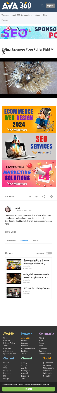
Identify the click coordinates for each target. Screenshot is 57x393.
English (6, 363)
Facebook (24, 241)
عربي (5, 365)
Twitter (48, 365)
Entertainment (45, 354)
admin (18, 208)
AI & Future (25, 338)
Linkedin (48, 373)
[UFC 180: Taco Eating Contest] (14, 292)
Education (43, 348)
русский (24, 373)
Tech (41, 346)
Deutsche (7, 373)
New (45, 15)
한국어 (24, 365)
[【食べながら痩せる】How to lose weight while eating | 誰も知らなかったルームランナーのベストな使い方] (14, 264)
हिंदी (4, 376)
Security (24, 343)
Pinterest (48, 371)
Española (25, 376)
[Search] (42, 5)
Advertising (8, 351)
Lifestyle (24, 346)
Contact (6, 341)
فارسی (24, 368)
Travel (23, 354)
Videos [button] (5, 15)
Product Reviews (28, 348)
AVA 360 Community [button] (21, 15)
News (41, 343)
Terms (5, 346)
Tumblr (47, 376)
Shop (37, 15)
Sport (41, 341)
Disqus (35, 241)
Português (25, 371)
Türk (23, 379)
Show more (10, 232)
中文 (5, 368)
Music (41, 338)
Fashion (24, 351)
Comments (11, 241)
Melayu (6, 379)
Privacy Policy (9, 343)
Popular (5, 20)
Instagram (49, 368)
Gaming (42, 351)
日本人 (24, 363)
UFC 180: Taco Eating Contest (36, 288)
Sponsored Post (9, 354)
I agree (28, 389)
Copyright (7, 348)
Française (7, 371)
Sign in (50, 6)
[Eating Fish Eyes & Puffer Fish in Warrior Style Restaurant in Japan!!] (14, 278)
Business (25, 341)
